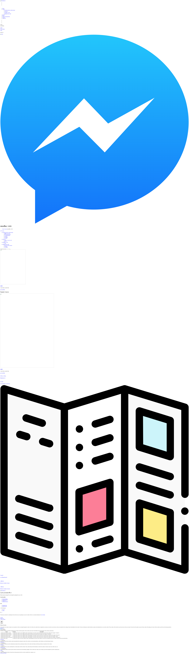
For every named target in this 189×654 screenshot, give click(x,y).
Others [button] (1, 650)
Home (3, 8)
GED (5, 243)
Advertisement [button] (2, 647)
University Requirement (6, 16)
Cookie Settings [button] (2, 619)
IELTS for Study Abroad (8, 245)
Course (3, 9)
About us (3, 17)
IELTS (5, 241)
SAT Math (6, 237)
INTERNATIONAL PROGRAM (9, 10)
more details (43, 614)
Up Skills (5, 238)
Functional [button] (2, 639)
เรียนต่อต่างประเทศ (7, 13)
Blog (3, 15)
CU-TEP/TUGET (7, 235)
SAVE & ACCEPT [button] (3, 653)
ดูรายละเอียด (2, 289)
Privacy (3, 609)
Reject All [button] (1, 618)
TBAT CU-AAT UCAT (8, 240)
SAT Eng (5, 236)
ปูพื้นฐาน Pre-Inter (7, 233)
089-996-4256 (4, 605)
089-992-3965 (4, 606)
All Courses (2, 230)
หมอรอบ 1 (6, 11)
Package (3, 14)
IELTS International (7, 234)
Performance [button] (2, 642)
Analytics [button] (1, 644)
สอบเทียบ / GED (7, 12)
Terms (3, 610)
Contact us (4, 18)
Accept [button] (1, 617)
